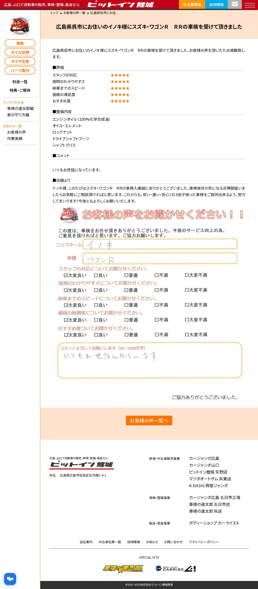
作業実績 (14, 138)
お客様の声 (16, 132)
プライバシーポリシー (204, 541)
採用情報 (216, 4)
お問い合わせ (173, 541)
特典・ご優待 (20, 90)
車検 (20, 43)
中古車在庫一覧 (110, 541)
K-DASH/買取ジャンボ (208, 485)
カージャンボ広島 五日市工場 (214, 497)
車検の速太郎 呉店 (205, 511)
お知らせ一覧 (12, 126)
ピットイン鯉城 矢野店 (208, 472)
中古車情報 (192, 4)
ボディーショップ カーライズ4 (213, 523)
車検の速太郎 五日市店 (209, 504)
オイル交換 (20, 52)
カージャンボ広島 (204, 458)
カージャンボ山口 (204, 465)
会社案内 (86, 541)
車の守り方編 (18, 114)
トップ (54, 12)
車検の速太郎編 (20, 108)
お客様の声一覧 (74, 12)
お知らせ (152, 541)
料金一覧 (20, 81)
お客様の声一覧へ (149, 420)
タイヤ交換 (20, 61)
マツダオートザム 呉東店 (210, 479)
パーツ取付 (20, 70)
